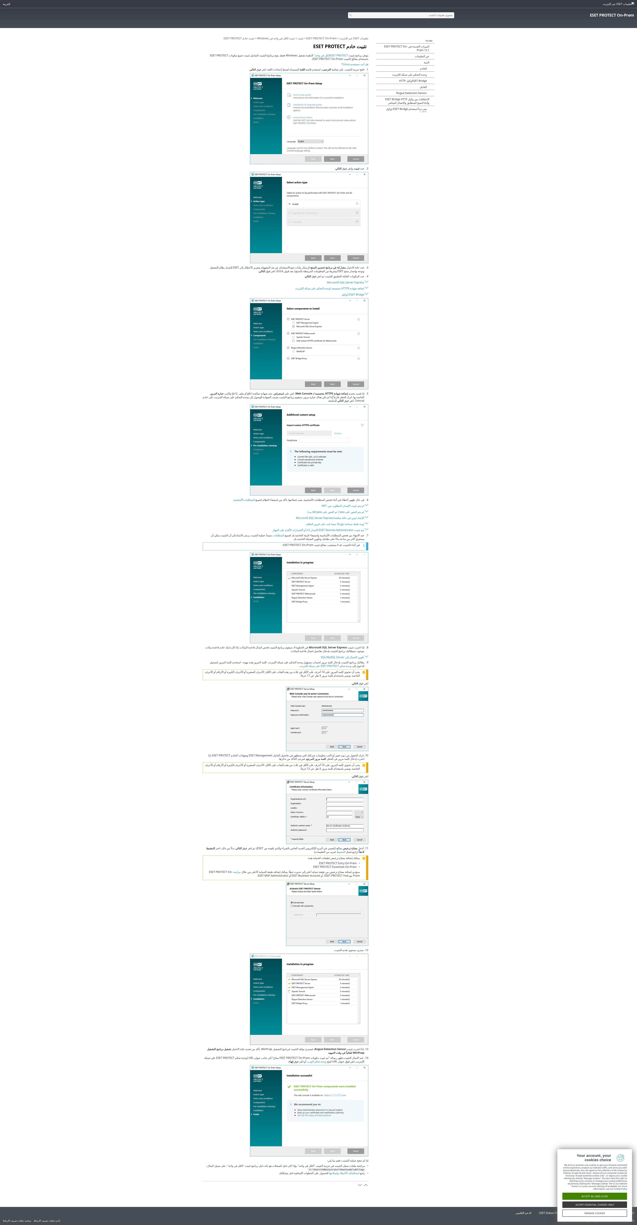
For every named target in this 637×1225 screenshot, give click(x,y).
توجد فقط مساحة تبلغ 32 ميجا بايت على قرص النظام (335, 524)
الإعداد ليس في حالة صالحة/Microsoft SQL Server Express (330, 518)
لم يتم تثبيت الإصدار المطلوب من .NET (343, 506)
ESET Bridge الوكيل (353, 294)
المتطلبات (278, 535)
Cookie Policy (620, 1188)
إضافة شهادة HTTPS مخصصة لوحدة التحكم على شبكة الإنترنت (329, 288)
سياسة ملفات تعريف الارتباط (17, 1220)
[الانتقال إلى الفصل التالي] (359, 1185)
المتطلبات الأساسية (244, 500)
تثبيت (300, 38)
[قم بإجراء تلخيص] (204, 45)
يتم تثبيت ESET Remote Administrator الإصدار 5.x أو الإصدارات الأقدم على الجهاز (318, 530)
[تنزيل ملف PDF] (209, 45)
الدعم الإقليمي (523, 1213)
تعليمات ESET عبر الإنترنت (353, 38)
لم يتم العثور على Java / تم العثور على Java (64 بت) (336, 512)
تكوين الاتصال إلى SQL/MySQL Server (342, 657)
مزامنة (237, 872)
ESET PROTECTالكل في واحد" (331, 55)
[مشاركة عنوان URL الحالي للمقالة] (214, 45)
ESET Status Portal (550, 1213)
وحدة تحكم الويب (317, 1061)
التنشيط (341, 852)
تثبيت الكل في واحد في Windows (276, 38)
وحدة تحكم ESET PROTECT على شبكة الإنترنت (326, 666)
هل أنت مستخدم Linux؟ (355, 64)
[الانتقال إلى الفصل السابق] (365, 1185)
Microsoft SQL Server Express (345, 282)
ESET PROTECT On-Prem (612, 15)
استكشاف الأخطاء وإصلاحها (344, 1173)
